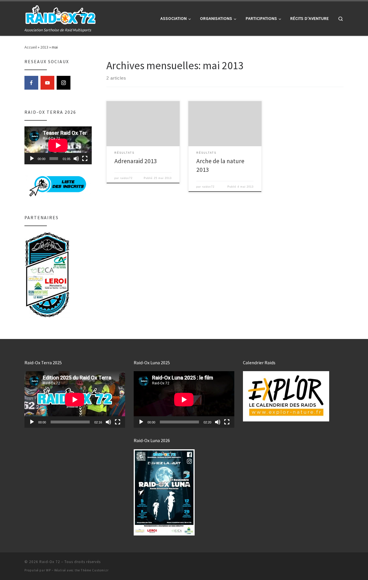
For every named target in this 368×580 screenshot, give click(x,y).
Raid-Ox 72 (49, 561)
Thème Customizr (95, 570)
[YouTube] (47, 83)
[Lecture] (32, 158)
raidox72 (126, 178)
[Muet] (76, 158)
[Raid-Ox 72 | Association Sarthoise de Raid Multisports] (60, 14)
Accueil (30, 47)
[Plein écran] (85, 158)
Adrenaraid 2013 (135, 161)
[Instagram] (63, 83)
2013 (44, 47)
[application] (58, 145)
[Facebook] (31, 83)
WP (48, 570)
